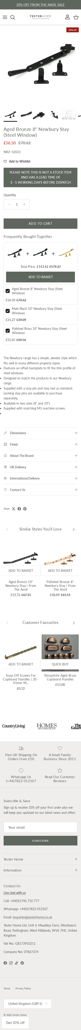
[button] (17, 161)
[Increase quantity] (25, 204)
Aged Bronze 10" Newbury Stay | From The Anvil (20, 585)
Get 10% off (15, 1022)
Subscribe (40, 840)
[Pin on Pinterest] (25, 509)
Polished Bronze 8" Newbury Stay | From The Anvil (60, 585)
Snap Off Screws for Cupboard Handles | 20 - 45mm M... (20, 679)
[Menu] (5, 17)
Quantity (10, 195)
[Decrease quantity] (8, 204)
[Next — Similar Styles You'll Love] (74, 529)
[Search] (15, 17)
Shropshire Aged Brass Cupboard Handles (60, 677)
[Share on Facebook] (19, 509)
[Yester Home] (40, 17)
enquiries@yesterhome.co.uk (32, 917)
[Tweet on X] (13, 509)
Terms (7, 988)
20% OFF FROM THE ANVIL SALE (40, 5)
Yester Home (19, 1014)
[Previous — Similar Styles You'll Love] (7, 529)
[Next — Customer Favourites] (74, 623)
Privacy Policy (23, 988)
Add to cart (40, 223)
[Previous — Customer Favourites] (7, 623)
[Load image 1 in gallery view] (40, 65)
